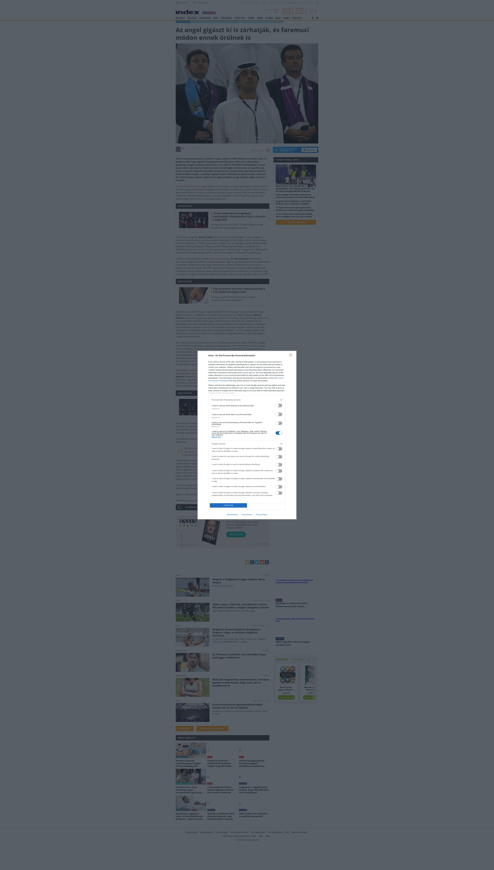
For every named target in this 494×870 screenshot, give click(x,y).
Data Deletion (232, 514)
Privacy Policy (261, 514)
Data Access (247, 514)
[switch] (279, 405)
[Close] (291, 355)
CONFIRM (228, 505)
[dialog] (247, 435)
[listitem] (247, 400)
